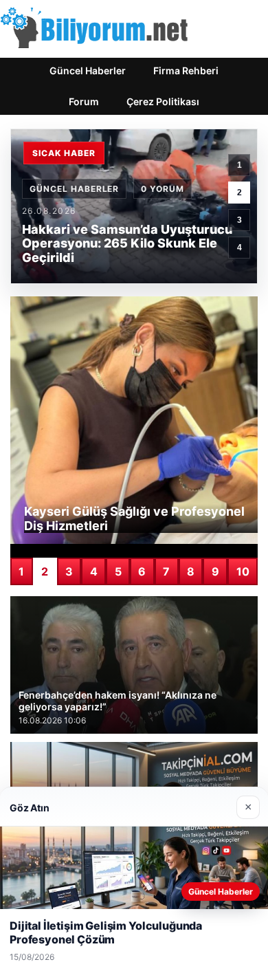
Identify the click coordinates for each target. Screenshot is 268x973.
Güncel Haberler (87, 70)
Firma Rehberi (186, 70)
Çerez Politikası (162, 101)
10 (242, 571)
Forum (84, 101)
